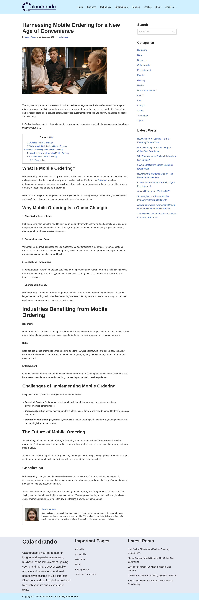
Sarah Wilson (30, 37)
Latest (140, 95)
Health (140, 85)
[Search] (174, 32)
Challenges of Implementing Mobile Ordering (48, 153)
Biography (142, 50)
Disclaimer (80, 559)
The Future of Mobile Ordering (42, 157)
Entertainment (121, 7)
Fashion (136, 7)
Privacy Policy (82, 569)
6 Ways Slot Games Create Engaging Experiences (152, 575)
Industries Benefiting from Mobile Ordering (43, 149)
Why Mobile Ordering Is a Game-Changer (47, 146)
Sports (140, 111)
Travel (140, 121)
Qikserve (102, 180)
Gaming (141, 80)
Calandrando (143, 65)
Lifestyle (148, 7)
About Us (79, 549)
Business (91, 7)
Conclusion (37, 160)
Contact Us (80, 554)
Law (139, 100)
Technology (105, 7)
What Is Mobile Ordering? (40, 143)
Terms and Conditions (85, 574)
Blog (139, 55)
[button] (161, 6)
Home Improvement (146, 90)
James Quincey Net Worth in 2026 (153, 191)
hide (51, 137)
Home (80, 7)
